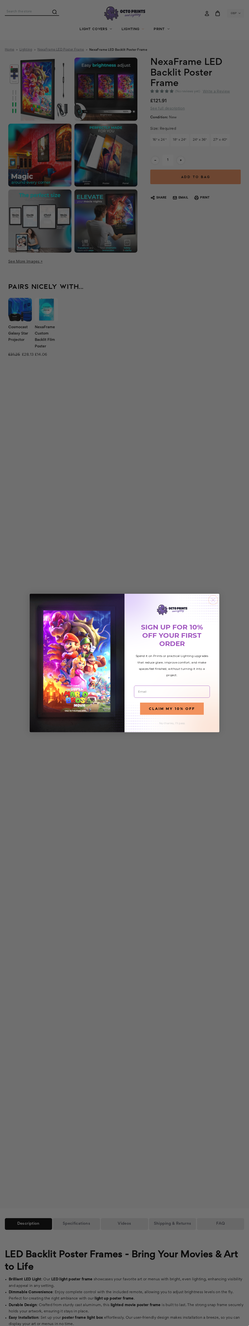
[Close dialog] (213, 600)
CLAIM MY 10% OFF (172, 708)
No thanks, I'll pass (172, 723)
